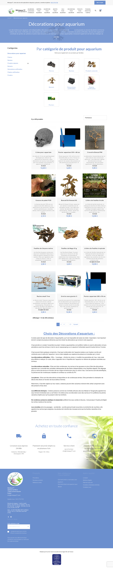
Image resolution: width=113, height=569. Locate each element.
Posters (10, 75)
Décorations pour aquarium (17, 53)
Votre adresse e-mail (13, 523)
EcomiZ (48, 551)
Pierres (10, 57)
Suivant (75, 324)
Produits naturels (13, 63)
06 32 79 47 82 (54, 2)
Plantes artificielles (14, 72)
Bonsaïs (10, 66)
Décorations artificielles (15, 69)
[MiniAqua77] (19, 11)
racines (71, 30)
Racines (10, 60)
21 (70, 324)
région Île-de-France (67, 551)
